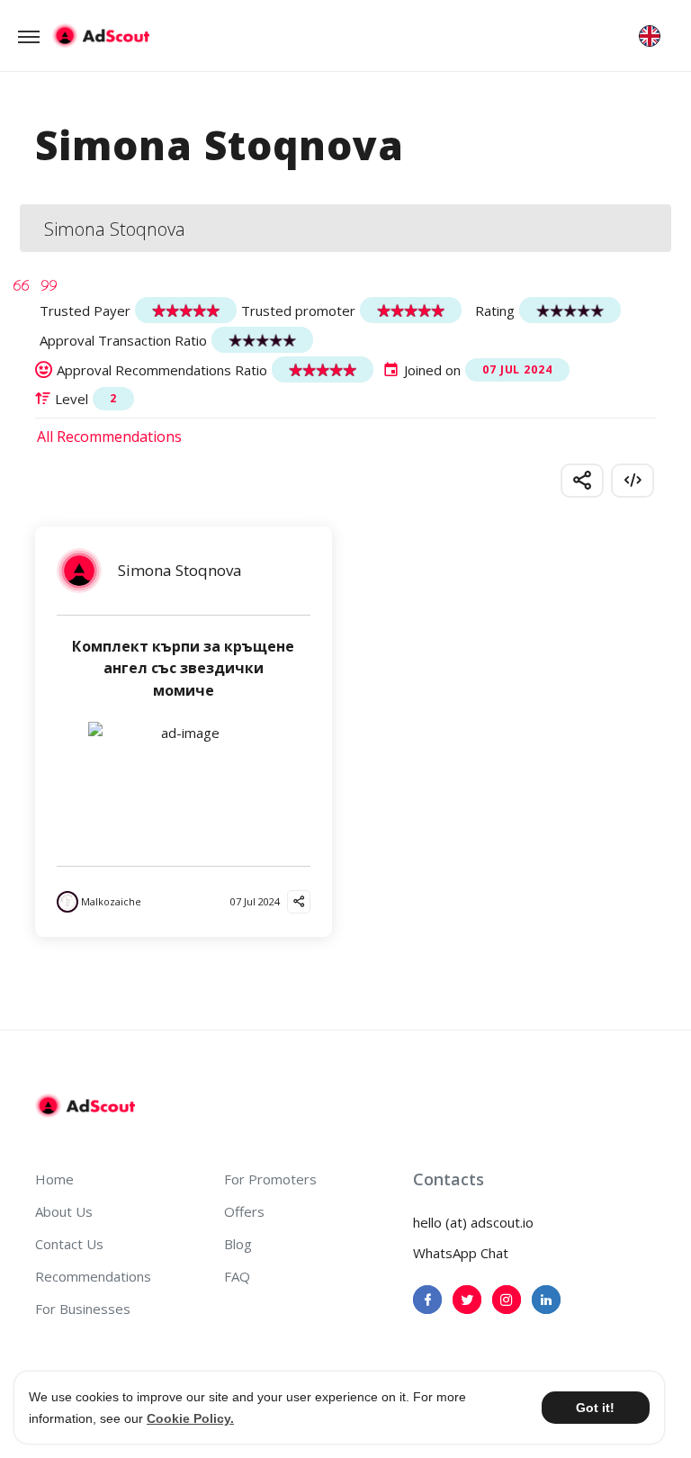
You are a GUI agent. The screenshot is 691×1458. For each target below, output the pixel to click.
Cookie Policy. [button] (190, 1418)
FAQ (237, 1276)
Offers (244, 1211)
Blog (238, 1244)
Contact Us (69, 1244)
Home (54, 1179)
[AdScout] (85, 1106)
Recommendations (93, 1276)
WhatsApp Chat (460, 1253)
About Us (64, 1211)
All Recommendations (109, 436)
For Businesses (82, 1309)
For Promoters (270, 1179)
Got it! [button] (595, 1407)
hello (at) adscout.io (473, 1222)
